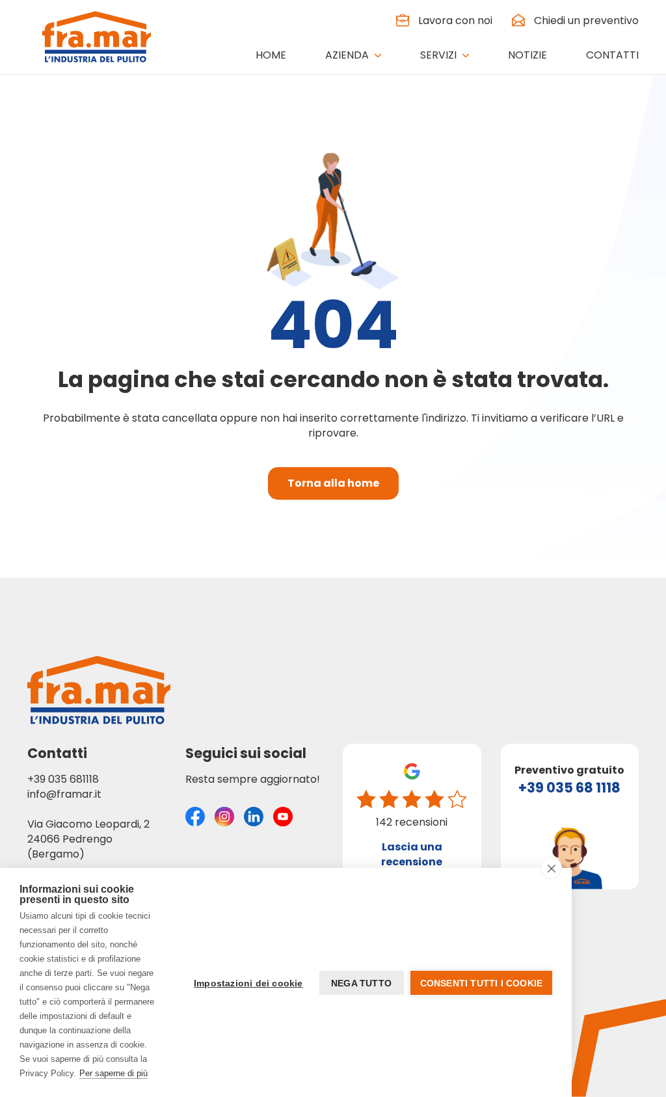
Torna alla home (333, 483)
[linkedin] (253, 816)
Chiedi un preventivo (585, 20)
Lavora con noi (454, 20)
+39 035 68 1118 (569, 787)
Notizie (527, 54)
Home (271, 54)
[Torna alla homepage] (97, 37)
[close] (551, 868)
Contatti (612, 54)
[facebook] (195, 816)
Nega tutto (361, 983)
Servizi (439, 54)
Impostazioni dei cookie (248, 983)
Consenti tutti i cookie (481, 983)
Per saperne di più (113, 1073)
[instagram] (224, 816)
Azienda (348, 54)
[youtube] (283, 816)
